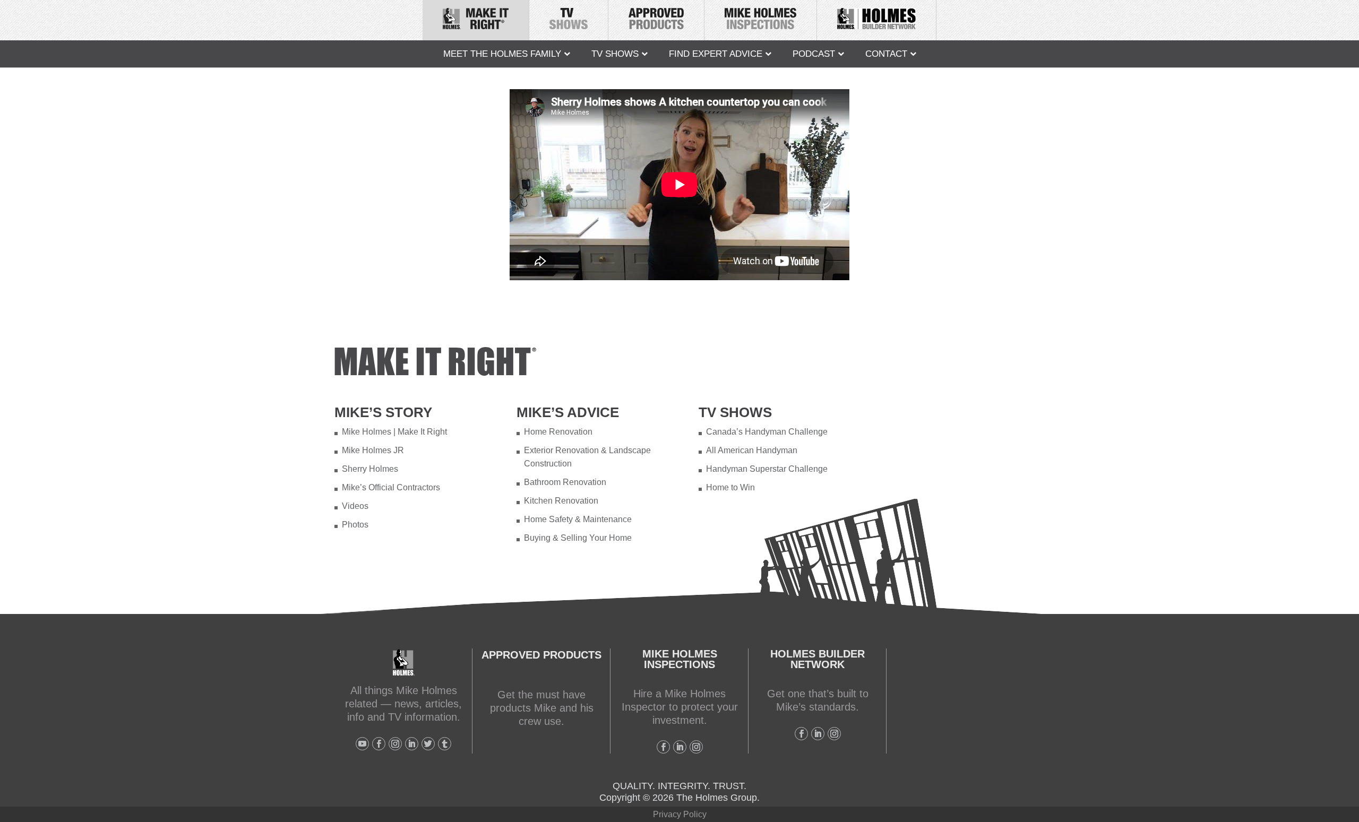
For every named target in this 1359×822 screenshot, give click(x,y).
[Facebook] (378, 743)
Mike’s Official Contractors (391, 487)
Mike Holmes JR (373, 450)
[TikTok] (444, 743)
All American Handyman (751, 450)
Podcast (814, 54)
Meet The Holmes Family (502, 54)
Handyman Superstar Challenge (767, 468)
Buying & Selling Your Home (578, 537)
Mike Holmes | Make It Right (394, 431)
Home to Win (730, 487)
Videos (355, 505)
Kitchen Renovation (561, 500)
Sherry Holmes (370, 468)
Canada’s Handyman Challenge (767, 431)
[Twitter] (428, 743)
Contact (886, 54)
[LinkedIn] (411, 743)
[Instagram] (395, 743)
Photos (355, 524)
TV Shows (615, 54)
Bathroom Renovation (565, 482)
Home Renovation (558, 431)
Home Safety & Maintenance (578, 519)
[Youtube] (362, 743)
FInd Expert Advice (715, 54)
